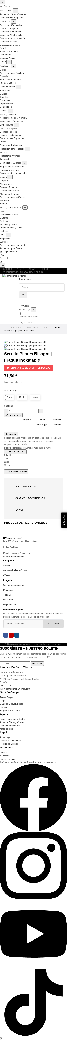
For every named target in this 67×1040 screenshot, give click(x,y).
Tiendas (7, 595)
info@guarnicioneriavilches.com (15, 689)
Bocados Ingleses (8, 132)
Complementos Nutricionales (13, 173)
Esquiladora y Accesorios (12, 166)
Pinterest (57, 420)
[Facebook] (5, 635)
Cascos (3, 94)
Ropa (2, 211)
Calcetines (5, 100)
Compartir (26, 420)
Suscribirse (37, 663)
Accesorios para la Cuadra (12, 197)
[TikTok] (33, 1035)
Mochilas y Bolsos (8, 224)
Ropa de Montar (7, 86)
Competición (6, 107)
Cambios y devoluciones (11, 704)
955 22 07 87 (6, 685)
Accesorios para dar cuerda (13, 245)
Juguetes (4, 242)
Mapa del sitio (9, 604)
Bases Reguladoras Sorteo (12, 719)
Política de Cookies (9, 744)
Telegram (56, 424)
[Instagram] (16, 635)
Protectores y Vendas (10, 156)
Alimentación (6, 184)
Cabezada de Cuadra (10, 45)
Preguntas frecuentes (10, 710)
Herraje (3, 203)
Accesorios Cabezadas (11, 25)
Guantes (4, 97)
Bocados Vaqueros (9, 128)
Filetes (3, 142)
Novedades (5, 756)
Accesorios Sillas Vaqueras (13, 14)
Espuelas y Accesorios (11, 79)
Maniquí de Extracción (10, 194)
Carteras (4, 218)
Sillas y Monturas (8, 114)
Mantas (3, 152)
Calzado (4, 76)
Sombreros (5, 66)
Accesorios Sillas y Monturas (14, 118)
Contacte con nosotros (14, 585)
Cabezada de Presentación (12, 38)
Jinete (3, 61)
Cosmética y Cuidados (10, 163)
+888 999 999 (17, 556)
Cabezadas (5, 21)
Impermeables (6, 103)
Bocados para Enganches (12, 138)
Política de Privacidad (10, 740)
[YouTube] (11, 635)
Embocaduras (6, 125)
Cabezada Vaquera (9, 28)
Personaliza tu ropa (9, 214)
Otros (2, 234)
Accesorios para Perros (11, 248)
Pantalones (5, 90)
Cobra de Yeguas (8, 58)
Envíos (3, 707)
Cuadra (3, 177)
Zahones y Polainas (9, 51)
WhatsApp (42, 424)
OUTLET (4, 258)
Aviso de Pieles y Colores (15, 570)
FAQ (2, 255)
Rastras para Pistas (9, 190)
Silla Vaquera (6, 10)
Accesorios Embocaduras (12, 145)
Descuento (8, 600)
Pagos (3, 700)
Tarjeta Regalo (8, 251)
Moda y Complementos (11, 207)
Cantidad (8, 406)
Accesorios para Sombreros (13, 73)
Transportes (5, 159)
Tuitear (41, 420)
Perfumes (4, 231)
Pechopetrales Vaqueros (11, 17)
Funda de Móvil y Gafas (11, 227)
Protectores (5, 54)
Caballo (3, 110)
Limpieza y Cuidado (9, 170)
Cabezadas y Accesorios (11, 121)
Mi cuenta (8, 590)
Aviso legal (8, 565)
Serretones (5, 48)
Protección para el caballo (12, 149)
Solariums (4, 200)
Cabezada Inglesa (8, 41)
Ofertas (6, 575)
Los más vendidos (8, 759)
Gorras (3, 70)
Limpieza (4, 181)
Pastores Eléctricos (9, 187)
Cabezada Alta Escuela (11, 35)
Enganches (5, 238)
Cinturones (5, 221)
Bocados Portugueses (10, 135)
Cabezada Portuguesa (10, 31)
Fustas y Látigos (8, 83)
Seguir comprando (27, 322)
